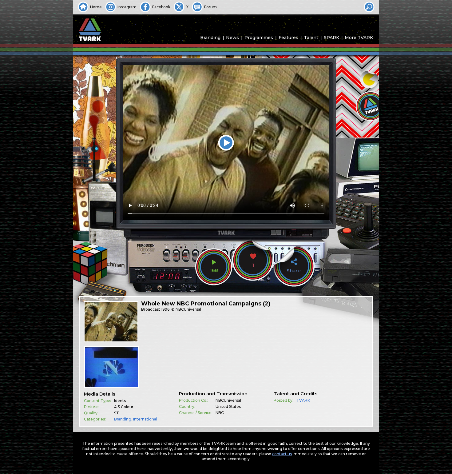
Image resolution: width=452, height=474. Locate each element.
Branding (210, 37)
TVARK (303, 400)
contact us (282, 454)
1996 (165, 309)
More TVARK (359, 37)
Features (288, 37)
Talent (311, 37)
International (145, 419)
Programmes (258, 37)
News (232, 37)
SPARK (331, 37)
